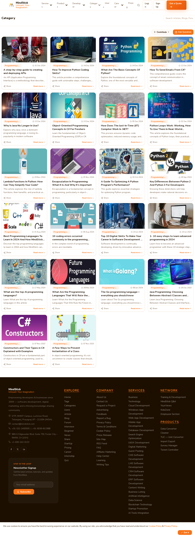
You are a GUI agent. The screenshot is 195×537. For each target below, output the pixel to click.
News (67, 435)
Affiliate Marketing (106, 451)
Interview (69, 426)
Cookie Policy (103, 430)
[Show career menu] (122, 5)
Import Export (168, 441)
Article (67, 414)
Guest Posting (135, 451)
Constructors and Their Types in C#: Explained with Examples (24, 349)
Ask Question (184, 32)
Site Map (101, 439)
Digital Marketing (137, 446)
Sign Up (158, 5)
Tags (66, 401)
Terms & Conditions (106, 426)
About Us (101, 397)
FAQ (98, 447)
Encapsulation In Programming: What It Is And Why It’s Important (72, 183)
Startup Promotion (138, 508)
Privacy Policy (103, 422)
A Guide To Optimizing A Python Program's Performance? (119, 183)
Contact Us (102, 401)
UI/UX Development (138, 442)
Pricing (129, 5)
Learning (100, 460)
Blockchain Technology (140, 504)
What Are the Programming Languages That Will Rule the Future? (70, 295)
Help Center (102, 456)
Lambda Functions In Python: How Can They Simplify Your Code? (23, 183)
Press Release (104, 435)
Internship (69, 456)
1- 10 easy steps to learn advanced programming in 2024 (170, 237)
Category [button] (94, 5)
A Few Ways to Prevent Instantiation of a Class (66, 349)
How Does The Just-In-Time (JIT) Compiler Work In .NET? (120, 127)
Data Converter (169, 428)
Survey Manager (169, 445)
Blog (66, 418)
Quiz (66, 460)
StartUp (68, 443)
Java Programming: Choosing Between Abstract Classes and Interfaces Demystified (168, 295)
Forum (67, 422)
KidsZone (165, 409)
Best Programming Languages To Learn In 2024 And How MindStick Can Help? (23, 239)
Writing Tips (102, 464)
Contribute (162, 32)
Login (147, 5)
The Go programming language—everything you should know (120, 293)
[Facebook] (11, 449)
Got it (186, 532)
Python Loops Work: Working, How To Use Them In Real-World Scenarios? (170, 129)
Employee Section (170, 414)
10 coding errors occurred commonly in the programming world (70, 239)
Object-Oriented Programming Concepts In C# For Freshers (70, 127)
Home (67, 397)
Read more (38, 86)
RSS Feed (101, 443)
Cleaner (165, 432)
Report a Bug (103, 418)
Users (106, 5)
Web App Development (141, 417)
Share (67, 439)
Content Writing (136, 487)
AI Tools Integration (138, 512)
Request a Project (105, 405)
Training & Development (173, 397)
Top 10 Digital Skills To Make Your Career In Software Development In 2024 (122, 239)
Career (116, 5)
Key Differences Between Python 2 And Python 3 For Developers (170, 183)
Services (45, 5)
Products (60, 5)
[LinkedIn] (24, 449)
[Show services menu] (51, 5)
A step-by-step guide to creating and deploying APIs (23, 71)
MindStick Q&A (168, 401)
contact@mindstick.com (23, 423)
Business (133, 397)
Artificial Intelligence (139, 496)
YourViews (166, 405)
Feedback (101, 414)
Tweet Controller (169, 449)
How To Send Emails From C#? (167, 70)
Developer (77, 5)
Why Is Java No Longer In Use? (21, 125)
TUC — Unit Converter (172, 437)
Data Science (135, 500)
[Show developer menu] (83, 5)
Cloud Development (139, 405)
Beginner (69, 430)
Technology (134, 401)
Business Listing (136, 491)
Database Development (141, 430)
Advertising (102, 409)
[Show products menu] (66, 5)
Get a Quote (176, 3)
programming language (13, 65)
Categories (70, 405)
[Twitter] (17, 449)
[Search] (138, 5)
